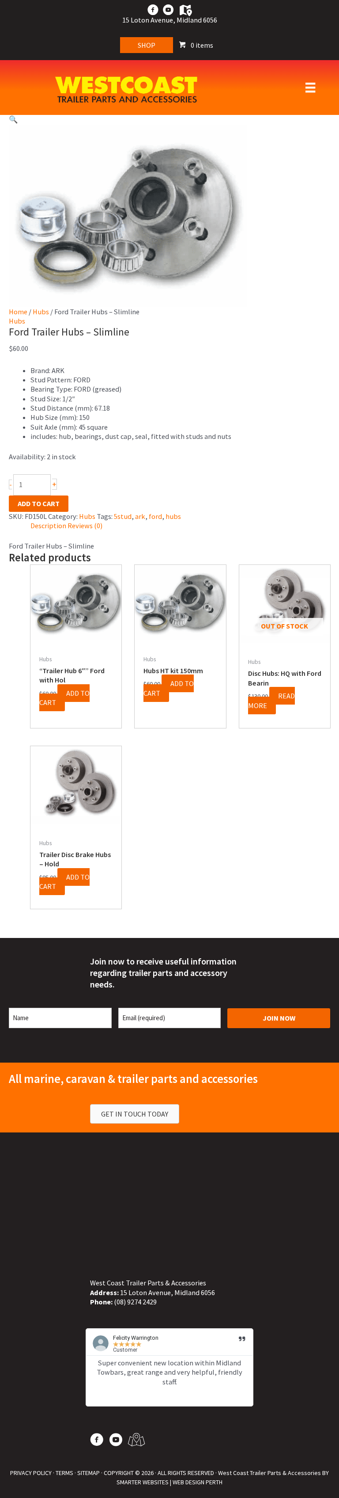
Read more (271, 700)
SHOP (146, 45)
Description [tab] (48, 525)
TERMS (64, 1473)
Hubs (41, 311)
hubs (173, 516)
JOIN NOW (279, 1018)
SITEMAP (88, 1473)
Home (18, 311)
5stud (123, 516)
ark (140, 516)
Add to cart (39, 503)
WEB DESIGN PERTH (197, 1482)
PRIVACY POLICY (31, 1473)
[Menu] (310, 87)
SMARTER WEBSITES (143, 1482)
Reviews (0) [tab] (85, 525)
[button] (169, 119)
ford (155, 516)
